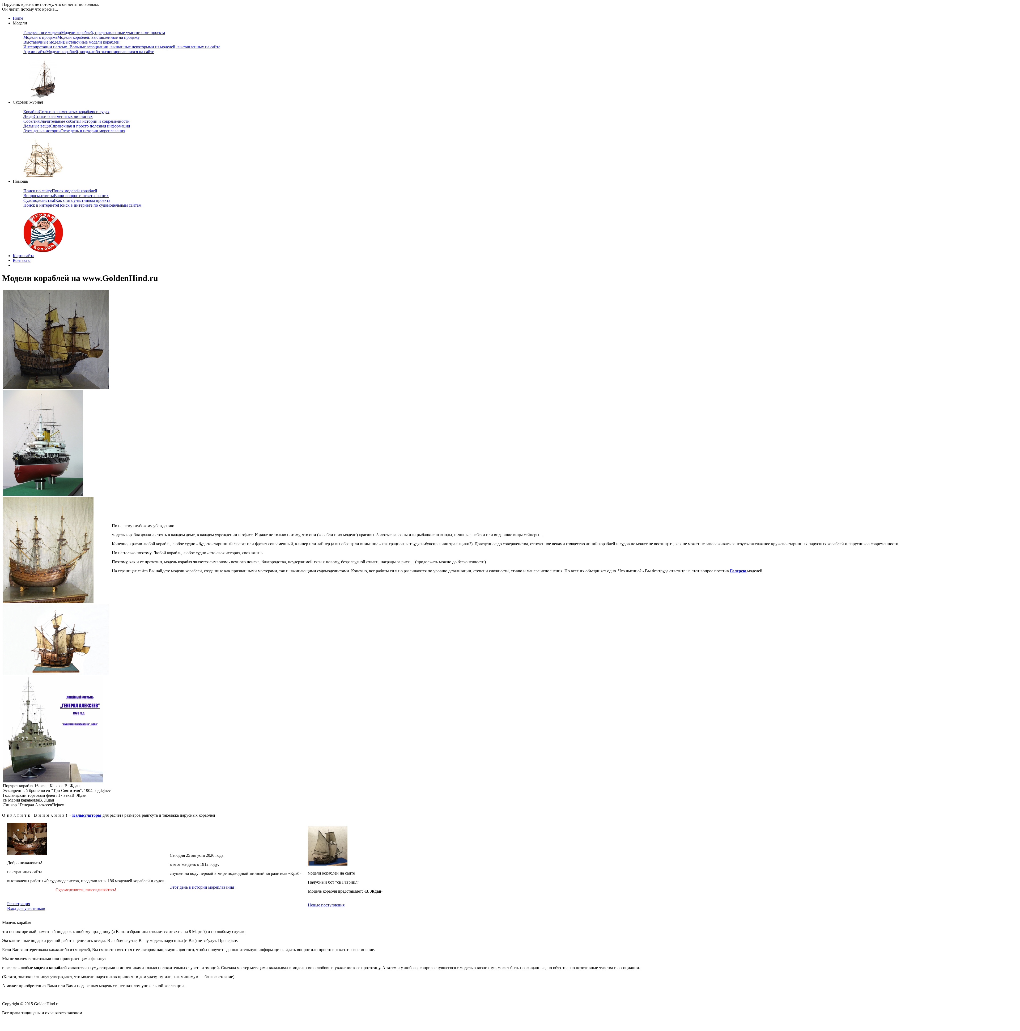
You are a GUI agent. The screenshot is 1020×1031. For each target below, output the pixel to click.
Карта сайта (23, 255)
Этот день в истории (74, 131)
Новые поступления (326, 905)
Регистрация (18, 903)
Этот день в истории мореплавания (202, 887)
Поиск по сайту (60, 191)
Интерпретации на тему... (121, 47)
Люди (58, 116)
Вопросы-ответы (66, 195)
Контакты (22, 260)
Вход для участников (26, 908)
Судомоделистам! (66, 200)
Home (18, 18)
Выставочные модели (71, 42)
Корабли (66, 111)
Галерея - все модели (94, 32)
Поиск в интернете (82, 205)
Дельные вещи (76, 126)
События (76, 121)
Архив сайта (88, 51)
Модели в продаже (81, 37)
